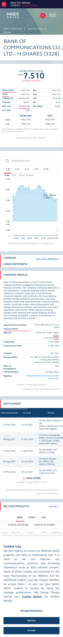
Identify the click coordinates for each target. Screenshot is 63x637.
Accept (31, 630)
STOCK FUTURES (44, 524)
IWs (43, 517)
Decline (31, 620)
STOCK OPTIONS (18, 524)
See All (53, 506)
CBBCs (32, 517)
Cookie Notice (32, 596)
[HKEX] (18, 15)
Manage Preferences (31, 610)
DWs (20, 517)
